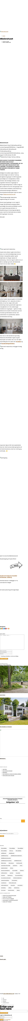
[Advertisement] (14, 14)
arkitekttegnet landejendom (16, 855)
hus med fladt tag (18, 875)
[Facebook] (3, 628)
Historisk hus (10, 875)
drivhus (11, 868)
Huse (4, 35)
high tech (3, 875)
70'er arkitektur (12, 848)
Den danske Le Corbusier (7, 770)
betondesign (11, 863)
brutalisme (15, 865)
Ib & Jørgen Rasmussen (11, 895)
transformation (11, 890)
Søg (1, 818)
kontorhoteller (5, 900)
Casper (4, 895)
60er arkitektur (4, 848)
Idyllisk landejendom (17, 877)
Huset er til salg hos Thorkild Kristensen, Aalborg (8, 576)
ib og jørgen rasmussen (6, 877)
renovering (13, 885)
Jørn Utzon (5, 769)
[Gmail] (7, 628)
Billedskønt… (5, 772)
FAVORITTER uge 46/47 (13, 900)
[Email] (0, 628)
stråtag (9, 887)
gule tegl (11, 872)
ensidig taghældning (5, 870)
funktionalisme (4, 872)
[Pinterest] (6, 628)
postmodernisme (4, 885)
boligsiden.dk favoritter (5, 865)
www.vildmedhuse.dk (8, 993)
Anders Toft (5, 897)
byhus (21, 865)
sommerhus (20, 885)
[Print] (2, 628)
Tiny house (3, 890)
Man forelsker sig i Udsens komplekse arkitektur (12, 774)
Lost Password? (7, 1019)
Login (2, 1019)
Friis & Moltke (14, 870)
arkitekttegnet (11, 853)
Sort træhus (3, 887)
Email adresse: (3, 833)
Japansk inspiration (5, 880)
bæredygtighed (4, 868)
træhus (18, 890)
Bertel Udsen (3, 863)
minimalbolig (14, 880)
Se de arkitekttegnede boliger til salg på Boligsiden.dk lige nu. (12, 799)
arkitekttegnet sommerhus (6, 860)
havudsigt (18, 872)
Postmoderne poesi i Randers (8, 775)
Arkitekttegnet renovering (6, 858)
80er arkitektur (18, 850)
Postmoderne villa (12, 882)
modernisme (3, 882)
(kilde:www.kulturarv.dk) (9, 194)
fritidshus (22, 870)
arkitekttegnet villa (17, 860)
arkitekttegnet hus (4, 855)
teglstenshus (16, 887)
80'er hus (11, 850)
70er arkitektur (20, 848)
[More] (9, 628)
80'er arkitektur (4, 850)
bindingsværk (19, 863)
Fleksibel (9, 897)
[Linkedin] (4, 628)
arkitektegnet (3, 853)
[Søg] (23, 821)
